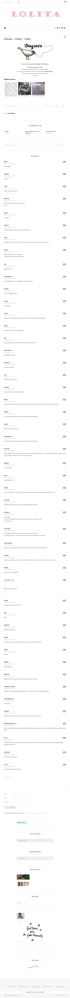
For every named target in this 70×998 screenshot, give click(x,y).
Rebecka (6, 674)
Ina (5, 338)
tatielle (18, 902)
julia (5, 475)
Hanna (6, 662)
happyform (20, 903)
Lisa (5, 375)
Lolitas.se (19, 995)
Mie (5, 264)
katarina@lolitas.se (38, 967)
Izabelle (7, 512)
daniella (7, 362)
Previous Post (10, 145)
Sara (5, 237)
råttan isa (8, 350)
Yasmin (6, 711)
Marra (6, 567)
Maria (6, 637)
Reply (64, 161)
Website (6, 802)
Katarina (15, 106)
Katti (6, 738)
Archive (8, 36)
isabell (6, 555)
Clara (6, 301)
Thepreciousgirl (9, 686)
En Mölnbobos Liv (10, 723)
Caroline (7, 528)
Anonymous (8, 276)
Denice (6, 412)
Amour (6, 225)
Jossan (6, 174)
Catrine (6, 500)
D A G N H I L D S (9, 580)
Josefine (7, 752)
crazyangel (8, 543)
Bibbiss (6, 463)
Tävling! (6, 131)
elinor (6, 289)
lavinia (6, 387)
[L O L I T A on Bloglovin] (22, 823)
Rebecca (6, 198)
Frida (6, 250)
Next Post (61, 145)
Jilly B (6, 764)
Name (6, 794)
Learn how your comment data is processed (35, 813)
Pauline (6, 449)
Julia (5, 186)
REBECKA (6, 625)
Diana (6, 600)
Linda (6, 313)
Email (6, 798)
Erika (6, 326)
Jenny (6, 649)
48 (64, 37)
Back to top (60, 995)
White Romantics (51, 131)
